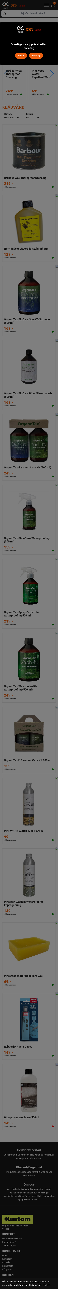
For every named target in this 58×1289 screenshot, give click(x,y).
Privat (21, 55)
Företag (36, 55)
